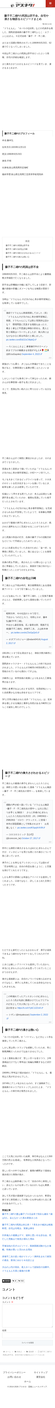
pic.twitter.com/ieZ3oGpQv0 (24, 632)
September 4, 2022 (31, 354)
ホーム (27, 1381)
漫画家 (7, 1281)
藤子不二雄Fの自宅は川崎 (17, 249)
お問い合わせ (14, 1377)
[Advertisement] (27, 100)
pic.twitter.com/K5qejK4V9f (30, 828)
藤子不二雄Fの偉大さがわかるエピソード (23, 253)
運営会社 (40, 1377)
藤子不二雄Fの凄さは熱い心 (17, 257)
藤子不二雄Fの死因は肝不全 (17, 245)
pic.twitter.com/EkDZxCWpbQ (20, 340)
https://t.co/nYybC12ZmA (29, 1008)
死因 (22, 1281)
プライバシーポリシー (14, 1372)
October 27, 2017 (30, 838)
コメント (7, 1302)
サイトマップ (41, 1372)
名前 (4, 1330)
